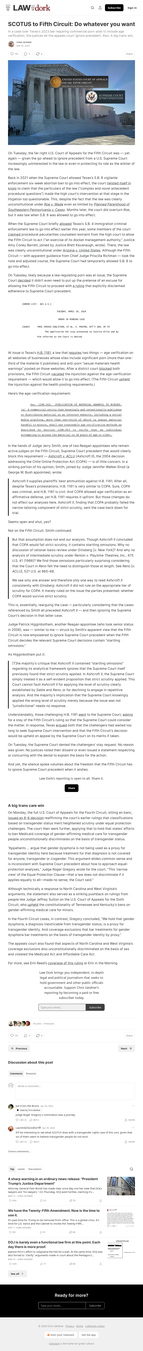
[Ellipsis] (133, 1106)
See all (15, 1273)
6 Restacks (48, 1023)
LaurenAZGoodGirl (27, 1127)
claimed (14, 234)
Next (124, 1048)
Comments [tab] (16, 1073)
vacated (57, 374)
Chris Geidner (24, 42)
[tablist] (23, 1073)
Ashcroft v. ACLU (61, 456)
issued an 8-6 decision (26, 818)
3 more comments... (19, 1151)
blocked (105, 369)
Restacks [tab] (31, 1073)
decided (24, 280)
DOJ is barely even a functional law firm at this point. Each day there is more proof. (54, 1244)
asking (128, 715)
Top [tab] (12, 1169)
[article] (71, 1189)
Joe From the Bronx (27, 1106)
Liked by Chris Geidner (30, 1110)
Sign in (132, 7)
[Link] (3, 805)
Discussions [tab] (34, 1169)
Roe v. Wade (53, 204)
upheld (124, 379)
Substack (54, 1343)
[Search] (92, 7)
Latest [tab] (21, 1169)
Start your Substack (62, 1334)
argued (61, 725)
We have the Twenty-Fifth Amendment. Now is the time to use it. (54, 1213)
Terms (79, 1326)
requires (75, 353)
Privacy (70, 1326)
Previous (21, 1048)
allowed (65, 224)
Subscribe (114, 7)
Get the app (89, 1334)
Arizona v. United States (81, 250)
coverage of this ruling (65, 963)
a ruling (78, 286)
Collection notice (95, 1326)
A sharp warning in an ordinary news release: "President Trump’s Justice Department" (53, 1181)
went (82, 715)
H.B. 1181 (44, 353)
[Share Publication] (100, 7)
